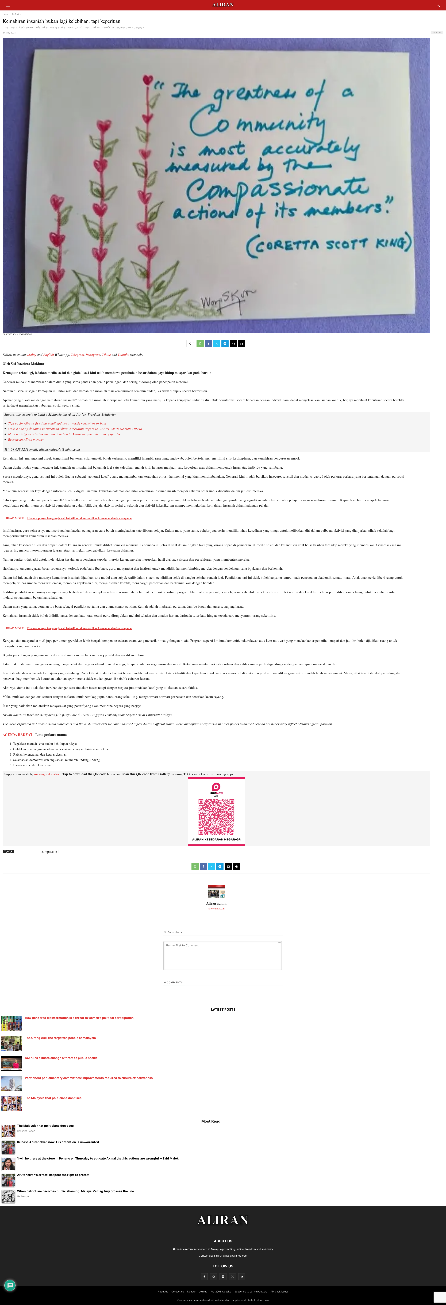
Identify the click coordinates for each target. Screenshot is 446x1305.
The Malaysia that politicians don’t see (53, 1098)
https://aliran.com (216, 908)
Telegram (77, 354)
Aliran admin (216, 903)
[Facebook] (208, 343)
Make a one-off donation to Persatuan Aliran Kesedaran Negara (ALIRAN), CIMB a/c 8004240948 (75, 428)
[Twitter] (216, 343)
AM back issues (279, 1291)
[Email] (233, 343)
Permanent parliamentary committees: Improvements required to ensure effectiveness (89, 1078)
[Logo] (223, 1230)
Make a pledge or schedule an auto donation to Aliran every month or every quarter (64, 434)
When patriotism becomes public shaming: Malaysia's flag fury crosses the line (75, 1191)
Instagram (93, 354)
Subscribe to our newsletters (250, 1291)
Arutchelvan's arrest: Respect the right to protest (53, 1175)
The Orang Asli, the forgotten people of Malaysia (60, 1038)
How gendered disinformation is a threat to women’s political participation (79, 1018)
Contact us (177, 1291)
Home (5, 14)
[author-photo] (216, 897)
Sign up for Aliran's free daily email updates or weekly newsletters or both (57, 423)
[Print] (241, 343)
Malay (31, 354)
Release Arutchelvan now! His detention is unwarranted (58, 1142)
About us (163, 1291)
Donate (191, 1291)
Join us (203, 1291)
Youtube (123, 354)
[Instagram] (213, 1276)
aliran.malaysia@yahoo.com (230, 1255)
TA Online (16, 14)
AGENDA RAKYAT (17, 734)
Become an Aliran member (26, 439)
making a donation (47, 774)
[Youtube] (241, 1276)
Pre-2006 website (220, 1291)
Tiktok (106, 354)
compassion (49, 851)
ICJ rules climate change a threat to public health (61, 1058)
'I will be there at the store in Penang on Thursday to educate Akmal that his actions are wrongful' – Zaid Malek (98, 1158)
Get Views (437, 32)
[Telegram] (225, 343)
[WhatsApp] (200, 343)
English (48, 354)
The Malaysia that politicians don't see (45, 1125)
